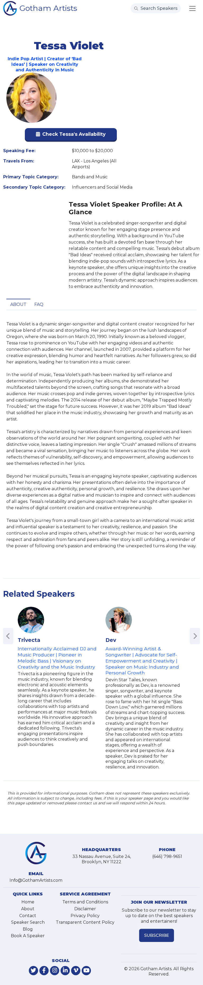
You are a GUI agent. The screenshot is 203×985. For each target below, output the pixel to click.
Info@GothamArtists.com (36, 880)
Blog (28, 929)
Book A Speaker (28, 935)
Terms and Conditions (85, 901)
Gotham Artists (48, 8)
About (18, 304)
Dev (110, 640)
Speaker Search (28, 922)
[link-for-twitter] (33, 970)
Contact (27, 915)
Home (27, 901)
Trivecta (29, 640)
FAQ (38, 304)
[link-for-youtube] (86, 970)
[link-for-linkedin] (65, 970)
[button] (71, 135)
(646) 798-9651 (167, 856)
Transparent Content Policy (85, 922)
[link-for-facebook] (44, 970)
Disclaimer (85, 908)
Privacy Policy (85, 915)
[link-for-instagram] (54, 970)
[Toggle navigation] (192, 8)
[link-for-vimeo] (75, 970)
